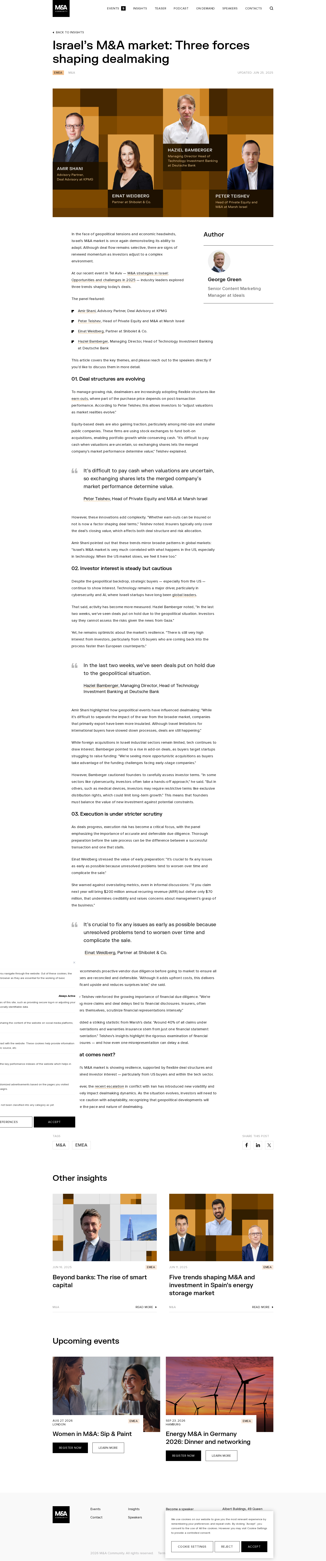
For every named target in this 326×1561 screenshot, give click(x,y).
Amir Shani (87, 311)
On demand (205, 8)
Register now (70, 1448)
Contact (96, 1517)
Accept (254, 1547)
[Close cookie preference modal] (74, 962)
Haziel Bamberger (93, 341)
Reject (227, 1547)
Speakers (230, 8)
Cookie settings (192, 1547)
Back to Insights (70, 32)
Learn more (108, 1448)
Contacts (253, 8)
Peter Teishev (89, 321)
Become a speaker (180, 1509)
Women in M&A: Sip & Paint (92, 1434)
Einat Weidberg (91, 331)
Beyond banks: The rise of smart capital (100, 1281)
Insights (140, 8)
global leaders (184, 595)
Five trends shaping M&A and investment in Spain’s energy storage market (212, 1285)
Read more (144, 1307)
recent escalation (109, 1086)
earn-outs (80, 398)
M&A (61, 1145)
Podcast (181, 8)
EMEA (81, 1145)
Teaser (160, 8)
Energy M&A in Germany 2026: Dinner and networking (208, 1438)
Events (115, 8)
